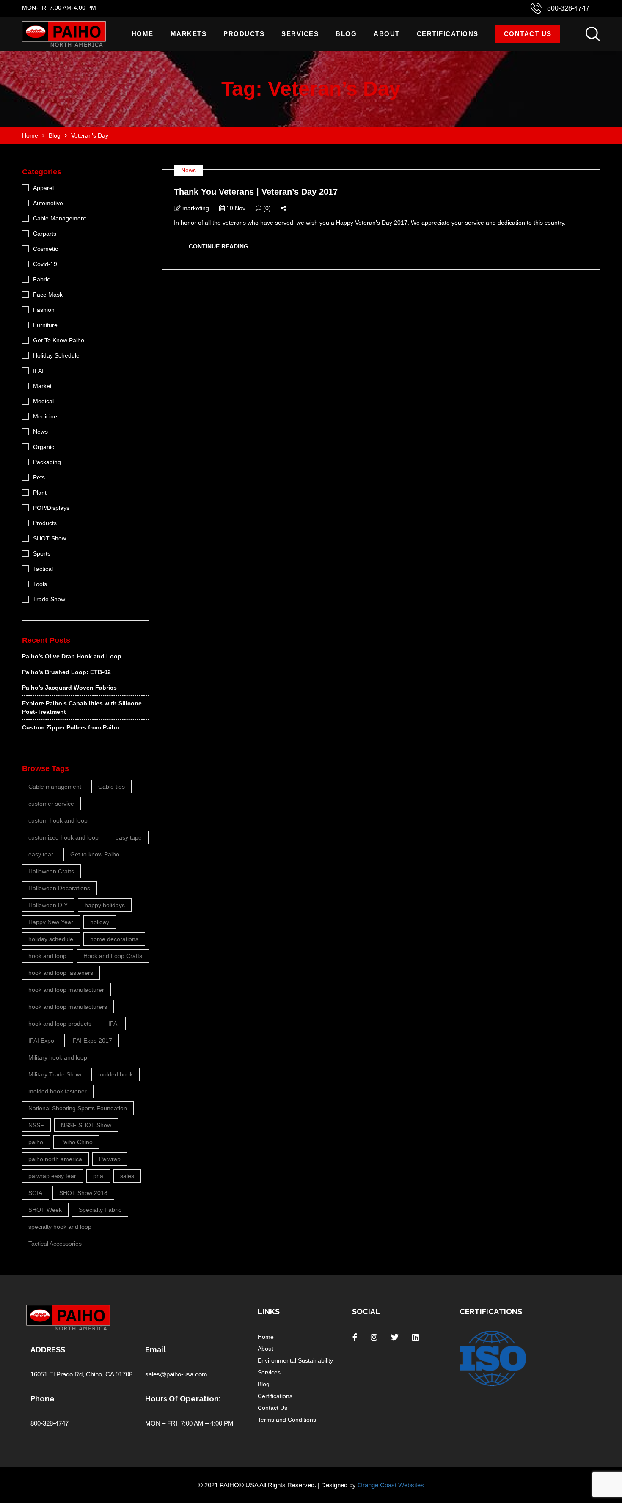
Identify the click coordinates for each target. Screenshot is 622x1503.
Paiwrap (110, 1159)
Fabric (41, 279)
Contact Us (528, 33)
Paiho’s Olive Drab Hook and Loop (71, 656)
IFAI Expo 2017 (91, 1040)
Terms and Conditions (287, 1419)
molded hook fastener (57, 1091)
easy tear (40, 854)
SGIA (35, 1192)
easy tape (129, 837)
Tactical (43, 568)
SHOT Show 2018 (83, 1192)
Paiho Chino (76, 1142)
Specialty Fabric (100, 1209)
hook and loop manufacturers (67, 1006)
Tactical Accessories (55, 1243)
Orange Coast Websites (391, 1485)
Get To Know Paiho (58, 340)
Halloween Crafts (51, 871)
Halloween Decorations (59, 888)
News (188, 170)
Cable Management (59, 218)
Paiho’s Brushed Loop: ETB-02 (66, 672)
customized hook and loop (63, 837)
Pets (39, 477)
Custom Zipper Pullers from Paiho (70, 727)
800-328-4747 (568, 8)
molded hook (115, 1074)
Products (243, 33)
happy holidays (105, 905)
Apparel (43, 187)
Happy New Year (50, 922)
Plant (40, 492)
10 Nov (235, 208)
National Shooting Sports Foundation (77, 1108)
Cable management (54, 786)
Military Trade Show (54, 1074)
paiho (35, 1142)
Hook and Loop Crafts (112, 955)
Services (300, 33)
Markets (189, 33)
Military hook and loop (57, 1057)
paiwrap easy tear (52, 1176)
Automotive (48, 203)
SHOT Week (45, 1209)
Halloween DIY (48, 905)
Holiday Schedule (56, 355)
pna (98, 1176)
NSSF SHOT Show (86, 1125)
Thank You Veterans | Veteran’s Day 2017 (256, 191)
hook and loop (47, 955)
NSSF (36, 1125)
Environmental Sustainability (295, 1360)
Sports (41, 553)
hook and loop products (59, 1023)
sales (127, 1176)
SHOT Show (49, 538)
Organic (43, 446)
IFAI (38, 370)
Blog (346, 33)
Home (143, 33)
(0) (266, 208)
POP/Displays (51, 507)
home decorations (114, 939)
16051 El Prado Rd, (58, 1374)
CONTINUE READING (218, 246)
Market (42, 386)
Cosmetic (45, 248)
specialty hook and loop (59, 1226)
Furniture (45, 325)
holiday (99, 922)
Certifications (448, 33)
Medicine (45, 416)
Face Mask (48, 294)
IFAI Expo (41, 1040)
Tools (40, 584)
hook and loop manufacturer (66, 989)
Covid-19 (45, 264)
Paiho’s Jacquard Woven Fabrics (69, 687)
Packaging (47, 462)
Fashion (44, 309)
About (387, 33)
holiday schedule (50, 939)
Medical (43, 401)
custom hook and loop (58, 820)
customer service (51, 803)
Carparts (44, 233)
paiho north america (55, 1159)
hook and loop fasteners (60, 972)
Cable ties (111, 786)
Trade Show (49, 599)
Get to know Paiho (94, 854)
